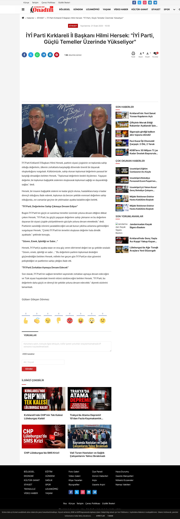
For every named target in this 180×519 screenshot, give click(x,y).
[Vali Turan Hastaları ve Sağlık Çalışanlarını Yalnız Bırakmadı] (89, 436)
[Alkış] (37, 315)
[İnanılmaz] (92, 315)
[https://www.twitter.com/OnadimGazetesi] (139, 2)
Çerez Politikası (48, 2)
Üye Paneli (97, 471)
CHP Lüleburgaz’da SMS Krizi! (41, 452)
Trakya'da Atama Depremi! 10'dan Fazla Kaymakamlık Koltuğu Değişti (85, 417)
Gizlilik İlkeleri (64, 2)
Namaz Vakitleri (123, 484)
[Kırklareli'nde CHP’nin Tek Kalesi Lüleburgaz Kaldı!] (43, 399)
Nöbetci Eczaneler (124, 480)
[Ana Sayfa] (23, 18)
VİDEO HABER (121, 9)
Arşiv (94, 480)
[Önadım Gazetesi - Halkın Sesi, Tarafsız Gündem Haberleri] (41, 9)
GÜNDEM (78, 9)
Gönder (29, 369)
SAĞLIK (48, 480)
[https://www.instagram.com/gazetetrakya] (145, 2)
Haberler (30, 18)
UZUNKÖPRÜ (92, 9)
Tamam (110, 516)
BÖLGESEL (64, 9)
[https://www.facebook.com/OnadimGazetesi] (134, 2)
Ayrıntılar (100, 516)
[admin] (155, 2)
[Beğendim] (26, 315)
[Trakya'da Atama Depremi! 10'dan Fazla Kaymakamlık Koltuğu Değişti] (89, 399)
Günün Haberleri (100, 476)
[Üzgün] (103, 315)
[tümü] (174, 9)
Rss (65, 503)
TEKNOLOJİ (29, 489)
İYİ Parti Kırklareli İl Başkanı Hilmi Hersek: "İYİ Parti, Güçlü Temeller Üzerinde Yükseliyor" (85, 18)
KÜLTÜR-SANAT (139, 9)
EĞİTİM (48, 471)
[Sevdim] (48, 315)
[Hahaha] (81, 315)
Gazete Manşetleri (124, 476)
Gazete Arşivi (98, 484)
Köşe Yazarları (75, 480)
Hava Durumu (122, 471)
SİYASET (155, 9)
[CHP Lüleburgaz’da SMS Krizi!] (43, 436)
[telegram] (43, 54)
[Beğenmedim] (59, 315)
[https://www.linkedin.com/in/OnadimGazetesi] (150, 2)
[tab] (30, 335)
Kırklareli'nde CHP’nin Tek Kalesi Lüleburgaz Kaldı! (43, 417)
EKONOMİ (28, 476)
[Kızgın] (70, 315)
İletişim (35, 2)
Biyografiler (74, 484)
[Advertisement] (90, 79)
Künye (26, 2)
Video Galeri (74, 476)
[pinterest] (56, 54)
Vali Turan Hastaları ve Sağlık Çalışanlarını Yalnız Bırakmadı (87, 454)
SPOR (167, 9)
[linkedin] (50, 54)
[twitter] (30, 54)
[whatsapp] (37, 54)
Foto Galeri (74, 471)
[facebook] (24, 54)
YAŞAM (107, 9)
